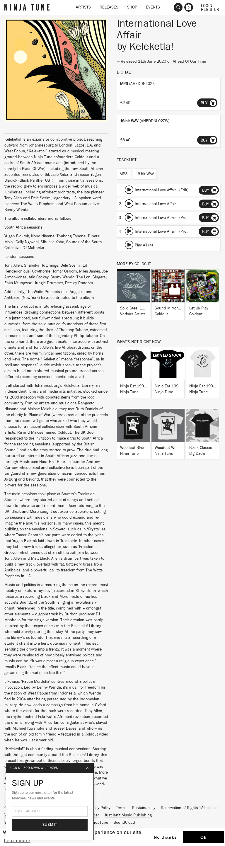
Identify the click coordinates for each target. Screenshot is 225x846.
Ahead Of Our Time (189, 61)
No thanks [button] (165, 837)
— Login (204, 5)
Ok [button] (203, 837)
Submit (49, 825)
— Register (208, 9)
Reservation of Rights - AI (183, 808)
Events (153, 7)
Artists (83, 7)
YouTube (100, 823)
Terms (121, 808)
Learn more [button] (17, 840)
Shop (132, 7)
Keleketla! (151, 46)
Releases (109, 7)
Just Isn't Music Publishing (128, 815)
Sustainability (143, 808)
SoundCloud (124, 823)
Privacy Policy (98, 808)
